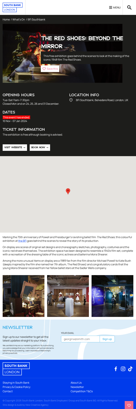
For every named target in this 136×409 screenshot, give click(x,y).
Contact (8, 391)
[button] (50, 68)
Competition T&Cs (82, 391)
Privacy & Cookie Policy (16, 387)
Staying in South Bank (16, 382)
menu (117, 7)
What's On (18, 19)
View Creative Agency (36, 404)
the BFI (22, 241)
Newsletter (77, 387)
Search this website (129, 7)
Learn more (30, 350)
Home (6, 19)
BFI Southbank (36, 19)
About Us (76, 382)
